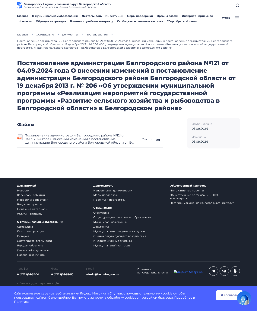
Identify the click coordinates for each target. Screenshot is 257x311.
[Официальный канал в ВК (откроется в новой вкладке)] (224, 271)
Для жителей (26, 185)
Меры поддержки (140, 16)
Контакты (25, 21)
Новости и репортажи (32, 199)
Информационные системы (112, 240)
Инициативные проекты (187, 190)
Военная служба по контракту (91, 21)
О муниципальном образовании (55, 16)
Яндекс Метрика (93, 293)
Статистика (101, 212)
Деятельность (92, 16)
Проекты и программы (109, 199)
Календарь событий (31, 195)
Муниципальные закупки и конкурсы (119, 231)
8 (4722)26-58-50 (62, 274)
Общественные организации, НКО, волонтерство (194, 196)
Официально (102, 207)
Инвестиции (114, 16)
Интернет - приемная (197, 16)
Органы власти (167, 16)
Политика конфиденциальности (152, 271)
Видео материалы (29, 204)
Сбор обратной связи (182, 21)
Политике (22, 301)
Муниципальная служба (110, 222)
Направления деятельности (112, 190)
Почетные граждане (31, 231)
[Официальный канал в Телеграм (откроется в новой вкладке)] (213, 271)
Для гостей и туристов (33, 250)
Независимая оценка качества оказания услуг (202, 203)
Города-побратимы (30, 245)
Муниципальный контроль (111, 245)
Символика (25, 226)
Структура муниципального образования (122, 217)
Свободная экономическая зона (140, 21)
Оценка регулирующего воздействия (119, 236)
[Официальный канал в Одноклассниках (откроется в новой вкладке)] (235, 271)
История (23, 236)
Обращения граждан (51, 21)
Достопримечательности (34, 240)
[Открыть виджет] (244, 298)
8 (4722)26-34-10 (28, 274)
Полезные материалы (32, 209)
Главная (22, 16)
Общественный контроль (188, 185)
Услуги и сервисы (29, 213)
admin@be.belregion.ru (102, 274)
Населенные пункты (31, 255)
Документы (101, 226)
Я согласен (229, 295)
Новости (23, 190)
